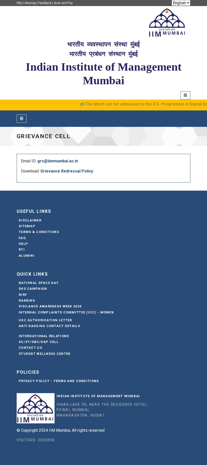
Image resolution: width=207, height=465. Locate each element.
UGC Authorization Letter (45, 320)
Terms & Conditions (39, 232)
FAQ (19, 3)
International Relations (44, 336)
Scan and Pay (63, 3)
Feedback (44, 3)
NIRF (23, 295)
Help (23, 244)
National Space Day (39, 283)
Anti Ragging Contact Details (49, 326)
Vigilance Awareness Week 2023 (50, 306)
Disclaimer (30, 220)
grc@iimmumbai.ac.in (57, 161)
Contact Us (30, 348)
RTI (22, 249)
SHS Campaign (33, 288)
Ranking (27, 300)
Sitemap (30, 3)
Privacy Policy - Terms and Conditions (59, 381)
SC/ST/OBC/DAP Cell (39, 342)
